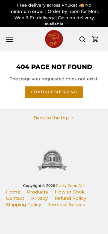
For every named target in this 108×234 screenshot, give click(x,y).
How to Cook (70, 192)
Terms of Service (66, 204)
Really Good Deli (70, 185)
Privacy (39, 198)
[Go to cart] (95, 39)
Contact (15, 198)
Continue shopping (54, 92)
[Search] (82, 39)
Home (13, 192)
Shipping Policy (23, 204)
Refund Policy (70, 198)
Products (37, 192)
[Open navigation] (9, 39)
